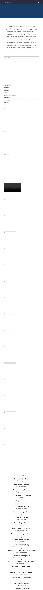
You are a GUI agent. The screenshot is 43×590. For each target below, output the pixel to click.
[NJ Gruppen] (10, 212)
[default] (10, 458)
